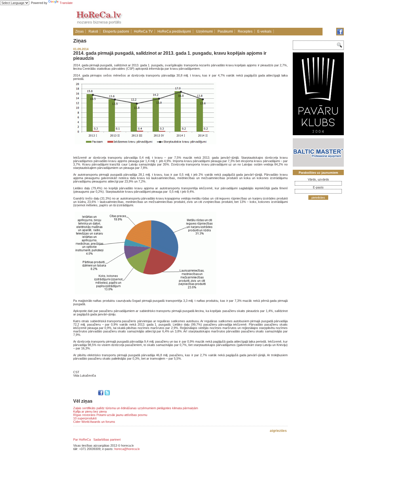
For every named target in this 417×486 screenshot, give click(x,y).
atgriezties (278, 431)
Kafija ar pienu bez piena (90, 411)
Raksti (93, 31)
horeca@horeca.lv (127, 449)
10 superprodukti (84, 418)
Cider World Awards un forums (94, 421)
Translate (66, 3)
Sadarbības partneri (107, 439)
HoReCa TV (143, 31)
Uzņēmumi (204, 31)
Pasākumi (225, 31)
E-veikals (264, 31)
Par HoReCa (82, 439)
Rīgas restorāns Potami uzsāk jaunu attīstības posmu (110, 415)
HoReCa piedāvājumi (174, 31)
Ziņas (79, 31)
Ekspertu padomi (116, 31)
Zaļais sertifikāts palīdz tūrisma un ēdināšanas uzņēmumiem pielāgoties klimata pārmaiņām (135, 408)
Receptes (245, 31)
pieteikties (318, 197)
